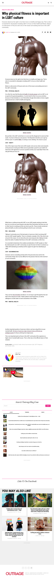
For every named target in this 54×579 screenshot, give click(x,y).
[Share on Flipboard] (48, 32)
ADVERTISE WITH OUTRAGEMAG (36, 573)
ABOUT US (27, 573)
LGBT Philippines (38, 344)
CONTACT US (45, 573)
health (20, 344)
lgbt (33, 344)
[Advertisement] (27, 209)
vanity (13, 345)
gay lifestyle (15, 344)
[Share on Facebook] (42, 32)
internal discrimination (27, 344)
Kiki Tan (8, 32)
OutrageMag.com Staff (37, 513)
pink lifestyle (8, 345)
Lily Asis (37, 535)
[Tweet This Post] (45, 32)
